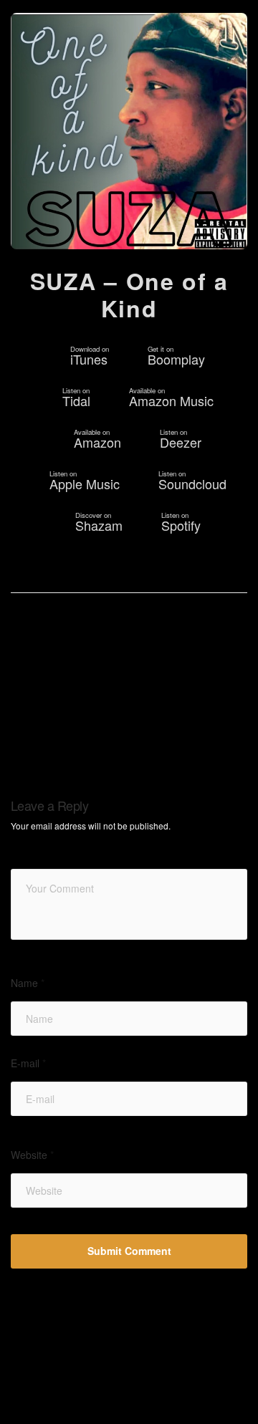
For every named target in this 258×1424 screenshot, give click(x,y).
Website (32, 1155)
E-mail (28, 1063)
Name (27, 983)
